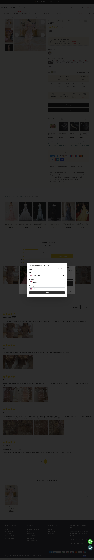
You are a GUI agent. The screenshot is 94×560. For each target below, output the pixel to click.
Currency (31, 286)
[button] (47, 275)
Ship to (31, 272)
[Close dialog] (65, 264)
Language (31, 279)
